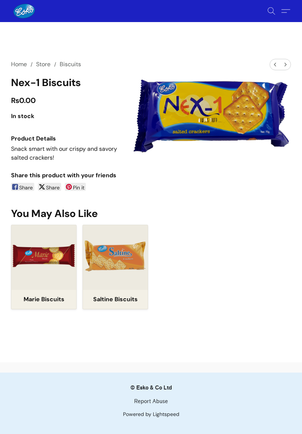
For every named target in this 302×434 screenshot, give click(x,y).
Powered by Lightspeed (151, 414)
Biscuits (70, 64)
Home (19, 64)
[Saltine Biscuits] (115, 257)
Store (43, 64)
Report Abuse (151, 401)
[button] (24, 11)
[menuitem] (275, 64)
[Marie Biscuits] (43, 257)
